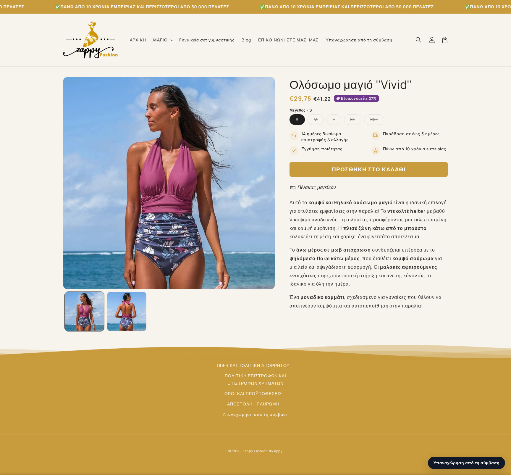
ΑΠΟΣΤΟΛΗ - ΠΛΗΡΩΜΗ (253, 404)
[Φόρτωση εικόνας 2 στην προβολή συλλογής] (126, 311)
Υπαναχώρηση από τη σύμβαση (255, 414)
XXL (377, 120)
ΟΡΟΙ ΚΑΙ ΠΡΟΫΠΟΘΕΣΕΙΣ (253, 393)
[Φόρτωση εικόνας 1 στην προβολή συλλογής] (84, 311)
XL (355, 120)
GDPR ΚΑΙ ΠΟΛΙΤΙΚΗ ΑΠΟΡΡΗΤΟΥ (253, 365)
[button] (163, 40)
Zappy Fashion (255, 451)
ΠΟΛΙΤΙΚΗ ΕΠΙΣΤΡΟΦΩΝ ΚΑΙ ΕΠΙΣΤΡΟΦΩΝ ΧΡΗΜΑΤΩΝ (255, 379)
